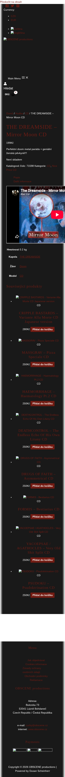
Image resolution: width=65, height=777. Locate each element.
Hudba (19, 113)
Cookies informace (36, 664)
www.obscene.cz (37, 729)
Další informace (22, 181)
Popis (17, 177)
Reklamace (36, 680)
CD (27, 113)
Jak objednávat (36, 660)
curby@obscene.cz (37, 725)
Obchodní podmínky (36, 676)
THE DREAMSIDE (30, 256)
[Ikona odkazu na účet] (5, 84)
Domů (9, 113)
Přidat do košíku (42, 329)
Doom (23, 266)
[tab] (36, 178)
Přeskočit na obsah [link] (11, 2)
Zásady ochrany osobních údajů (32, 670)
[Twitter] (12, 6)
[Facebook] (7, 6)
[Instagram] (18, 6)
